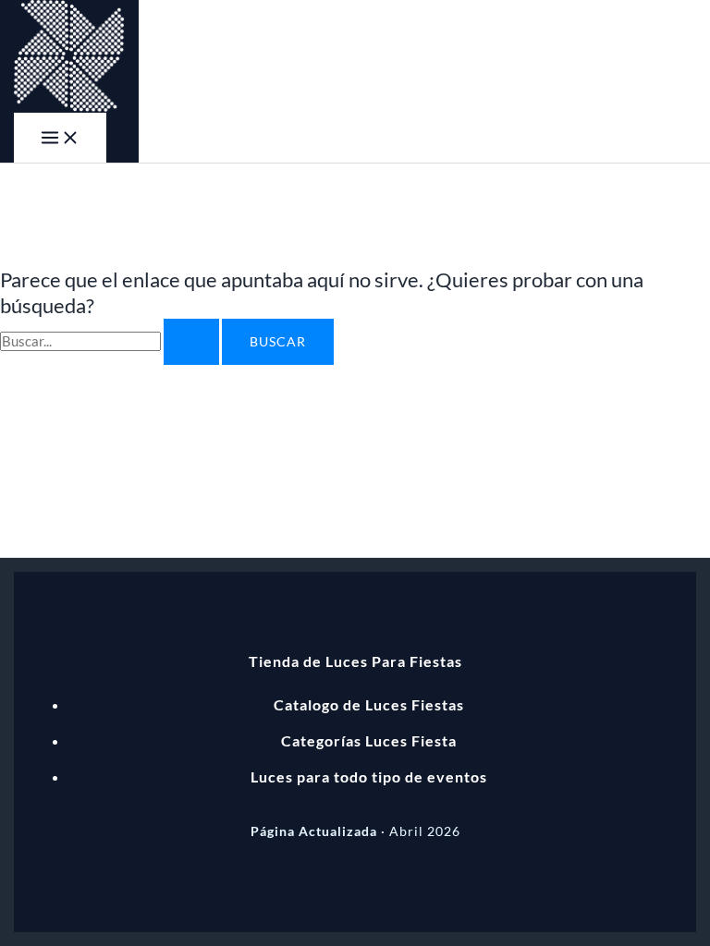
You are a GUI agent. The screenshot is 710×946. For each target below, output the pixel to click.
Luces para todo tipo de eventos (369, 776)
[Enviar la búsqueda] (191, 342)
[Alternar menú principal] (60, 138)
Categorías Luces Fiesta (369, 740)
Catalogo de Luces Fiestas (369, 704)
